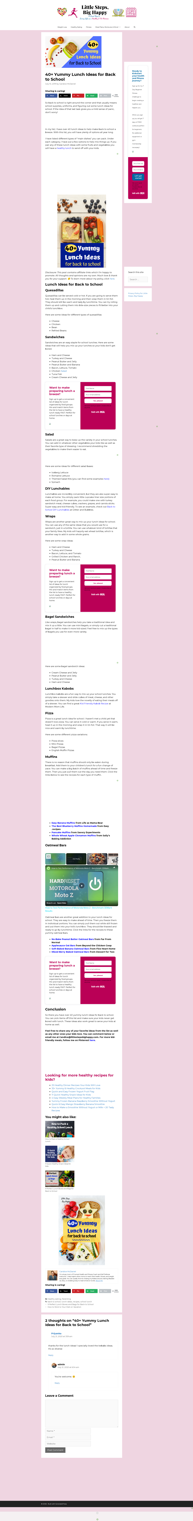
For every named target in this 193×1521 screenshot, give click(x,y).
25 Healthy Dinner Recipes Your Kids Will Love (76, 1085)
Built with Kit (98, 412)
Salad (64, 371)
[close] (97, 1513)
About (127, 27)
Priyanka (56, 1333)
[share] (114, 867)
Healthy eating (54, 1299)
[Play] (97, 859)
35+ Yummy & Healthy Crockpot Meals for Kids (76, 1088)
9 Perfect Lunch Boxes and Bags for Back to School (71, 1304)
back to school (54, 1302)
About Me (99, 1281)
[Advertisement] (81, 649)
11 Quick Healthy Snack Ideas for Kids (71, 1094)
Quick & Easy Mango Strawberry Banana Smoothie (78, 1104)
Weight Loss (62, 27)
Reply (50, 1355)
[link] (48, 868)
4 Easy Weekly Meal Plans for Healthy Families (76, 1098)
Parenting (66, 1299)
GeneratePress (61, 1504)
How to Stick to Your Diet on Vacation (64, 1307)
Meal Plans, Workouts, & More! (106, 27)
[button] (62, 424)
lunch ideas (67, 1302)
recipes (76, 1302)
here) (106, 479)
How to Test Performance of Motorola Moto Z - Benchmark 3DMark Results (81, 868)
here (112, 278)
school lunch (86, 1302)
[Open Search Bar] (134, 27)
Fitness (88, 27)
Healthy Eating (76, 27)
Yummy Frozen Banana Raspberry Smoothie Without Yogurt (83, 1101)
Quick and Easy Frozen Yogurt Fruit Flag (73, 1091)
